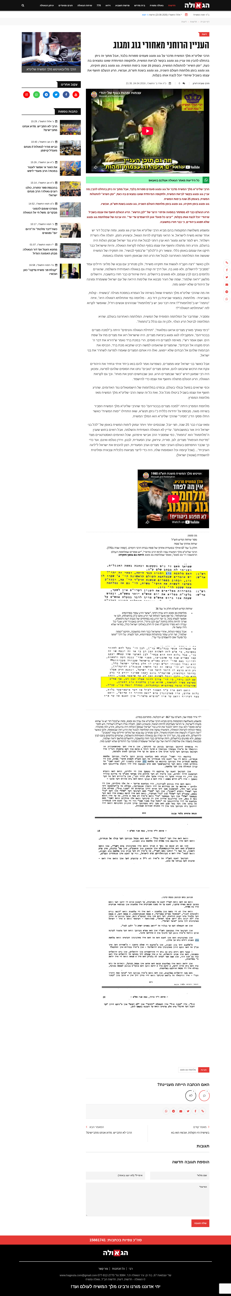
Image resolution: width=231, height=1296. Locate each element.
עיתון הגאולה (47, 5)
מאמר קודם (199, 1127)
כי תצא (145, 15)
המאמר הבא (96, 1127)
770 (99, 5)
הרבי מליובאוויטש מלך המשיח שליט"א (51, 69)
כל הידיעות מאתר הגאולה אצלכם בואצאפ (174, 180)
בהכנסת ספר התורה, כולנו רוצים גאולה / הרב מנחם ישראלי (41, 191)
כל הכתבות (118, 1268)
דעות (184, 21)
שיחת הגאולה (84, 5)
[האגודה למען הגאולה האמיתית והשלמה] (197, 5)
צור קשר (103, 1268)
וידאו (108, 5)
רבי (130, 1268)
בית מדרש (139, 5)
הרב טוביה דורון (201, 83)
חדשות (172, 5)
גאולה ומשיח (157, 5)
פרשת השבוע (122, 5)
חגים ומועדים (66, 5)
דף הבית (205, 21)
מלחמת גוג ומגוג (188, 1070)
